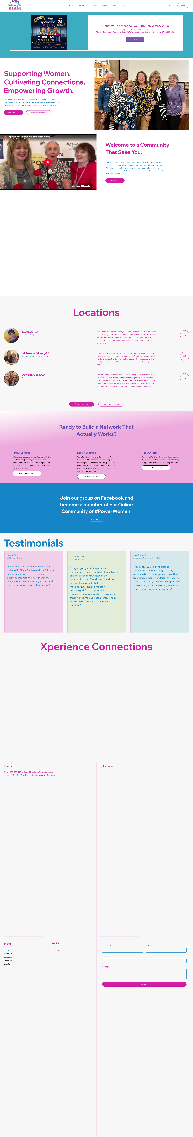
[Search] (170, 5)
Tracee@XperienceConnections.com (40, 775)
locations (34, 462)
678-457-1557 (15, 772)
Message (105, 967)
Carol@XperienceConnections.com (38, 772)
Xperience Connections (96, 646)
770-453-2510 (16, 775)
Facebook (55, 950)
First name (106, 946)
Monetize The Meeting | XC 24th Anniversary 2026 (135, 26)
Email (104, 956)
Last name (150, 946)
